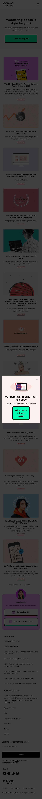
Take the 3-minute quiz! (21, 413)
